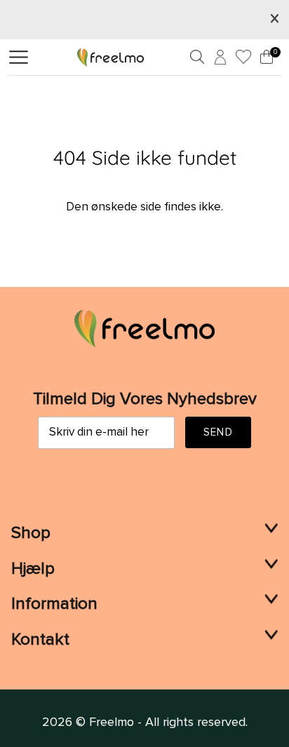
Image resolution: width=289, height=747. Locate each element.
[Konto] (218, 60)
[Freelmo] (110, 57)
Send (218, 432)
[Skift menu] (18, 57)
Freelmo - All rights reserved (167, 722)
